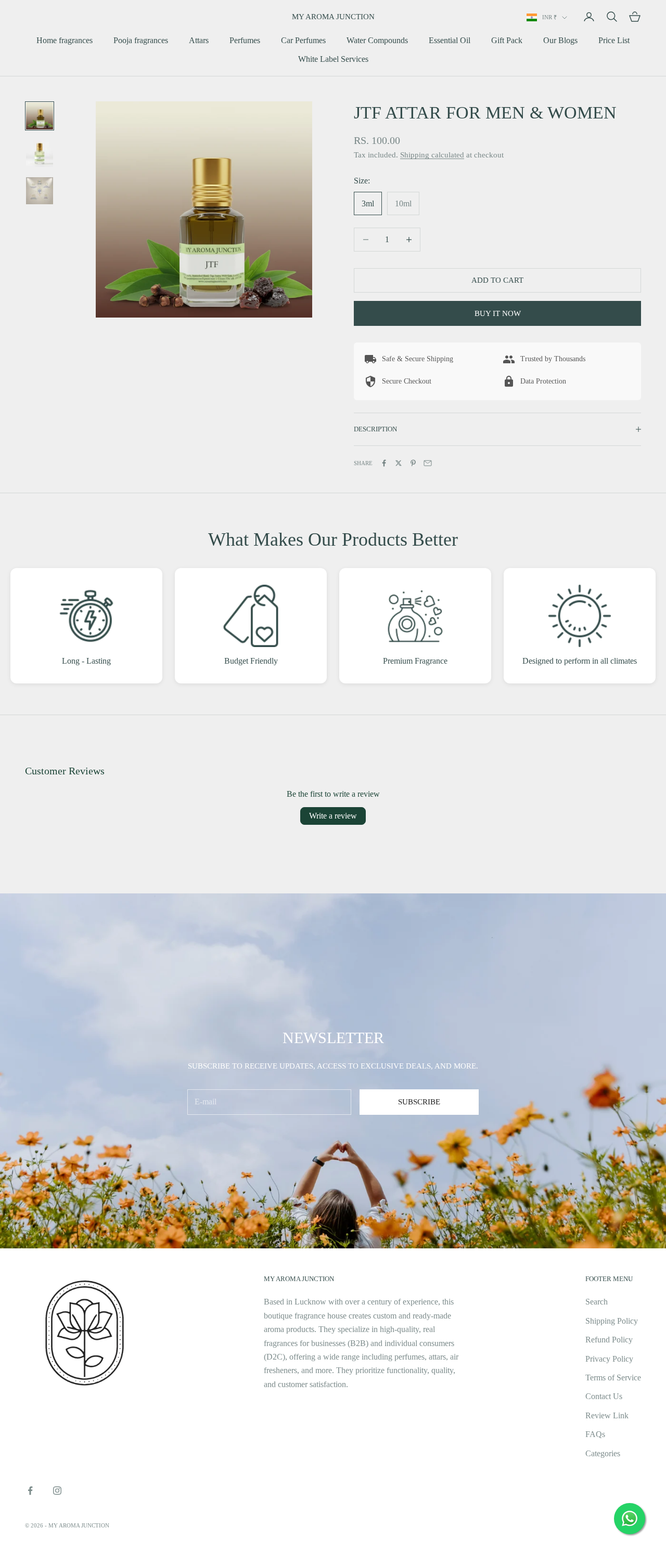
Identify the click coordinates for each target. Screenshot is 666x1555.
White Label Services (333, 59)
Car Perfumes (303, 40)
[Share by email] (428, 463)
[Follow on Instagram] (57, 1490)
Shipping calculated (432, 155)
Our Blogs (560, 40)
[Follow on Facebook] (30, 1490)
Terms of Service (613, 1377)
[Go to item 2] (39, 153)
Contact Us (603, 1396)
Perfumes (244, 40)
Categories (602, 1453)
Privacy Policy (609, 1358)
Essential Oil (449, 40)
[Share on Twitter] (398, 463)
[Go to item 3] (39, 190)
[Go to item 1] (39, 115)
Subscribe (419, 1102)
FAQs (595, 1434)
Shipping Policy (611, 1320)
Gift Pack (506, 40)
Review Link (607, 1415)
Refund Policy (609, 1339)
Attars (199, 40)
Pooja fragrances (140, 40)
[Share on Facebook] (384, 463)
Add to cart (497, 280)
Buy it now (498, 313)
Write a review (333, 815)
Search (596, 1301)
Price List (614, 40)
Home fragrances (64, 40)
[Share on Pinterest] (413, 463)
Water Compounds (377, 40)
